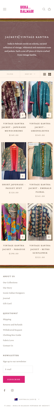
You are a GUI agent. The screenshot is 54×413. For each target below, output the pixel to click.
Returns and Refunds (12, 324)
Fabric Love (8, 340)
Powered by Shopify (40, 406)
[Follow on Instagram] (12, 390)
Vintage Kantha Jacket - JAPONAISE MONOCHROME (14, 127)
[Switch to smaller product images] (49, 74)
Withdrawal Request (12, 330)
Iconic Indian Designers (14, 293)
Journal (6, 298)
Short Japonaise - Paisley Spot (14, 186)
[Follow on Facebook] (4, 390)
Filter (10, 74)
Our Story (7, 288)
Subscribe (13, 379)
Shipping (7, 319)
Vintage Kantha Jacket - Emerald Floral (40, 188)
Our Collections (10, 282)
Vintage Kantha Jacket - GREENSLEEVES (40, 127)
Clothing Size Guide (12, 335)
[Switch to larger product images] (44, 74)
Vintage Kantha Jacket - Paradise (13, 247)
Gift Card (7, 303)
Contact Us (8, 345)
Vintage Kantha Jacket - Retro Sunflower (40, 249)
